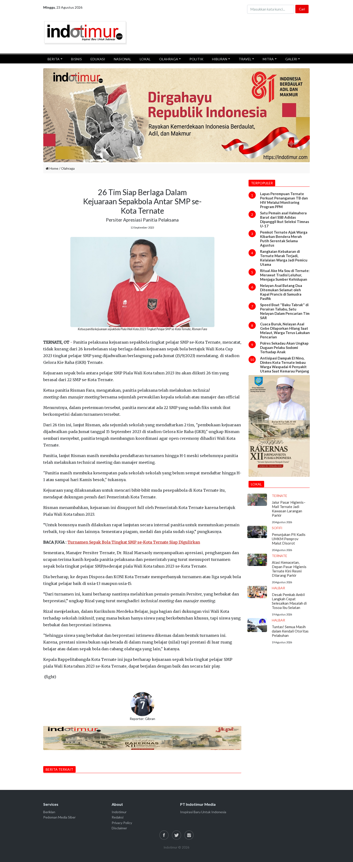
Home (53, 168)
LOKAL (145, 59)
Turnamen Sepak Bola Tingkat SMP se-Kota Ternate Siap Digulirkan (133, 542)
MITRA (268, 59)
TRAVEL (245, 59)
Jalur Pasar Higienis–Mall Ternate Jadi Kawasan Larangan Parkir (288, 508)
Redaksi (117, 817)
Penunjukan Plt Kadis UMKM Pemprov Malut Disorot (288, 538)
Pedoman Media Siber (59, 817)
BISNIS (76, 59)
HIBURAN (219, 59)
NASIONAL (122, 59)
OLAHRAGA (168, 59)
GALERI (291, 59)
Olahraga (68, 168)
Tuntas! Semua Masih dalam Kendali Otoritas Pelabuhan (290, 631)
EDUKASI (98, 59)
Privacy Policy (122, 823)
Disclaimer (119, 828)
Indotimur (119, 812)
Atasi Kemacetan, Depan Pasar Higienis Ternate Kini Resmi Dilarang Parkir (289, 568)
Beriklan (49, 812)
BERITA (54, 59)
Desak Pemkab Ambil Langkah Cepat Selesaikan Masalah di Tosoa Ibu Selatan (289, 601)
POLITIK (196, 59)
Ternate (279, 496)
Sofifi (277, 528)
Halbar (278, 588)
